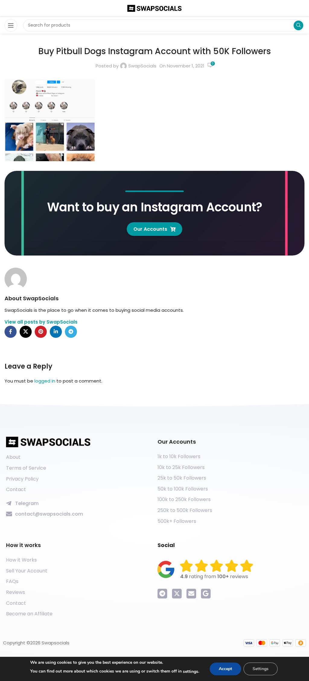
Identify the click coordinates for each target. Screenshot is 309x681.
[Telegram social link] (71, 332)
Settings (261, 669)
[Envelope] (191, 593)
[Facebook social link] (11, 332)
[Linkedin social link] (56, 332)
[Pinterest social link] (41, 332)
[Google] (206, 593)
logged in (44, 381)
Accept (225, 669)
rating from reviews (214, 576)
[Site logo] (154, 8)
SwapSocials (142, 66)
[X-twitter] (177, 593)
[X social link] (26, 332)
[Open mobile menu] (11, 25)
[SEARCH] (298, 25)
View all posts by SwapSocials (41, 322)
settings (190, 671)
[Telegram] (162, 593)
